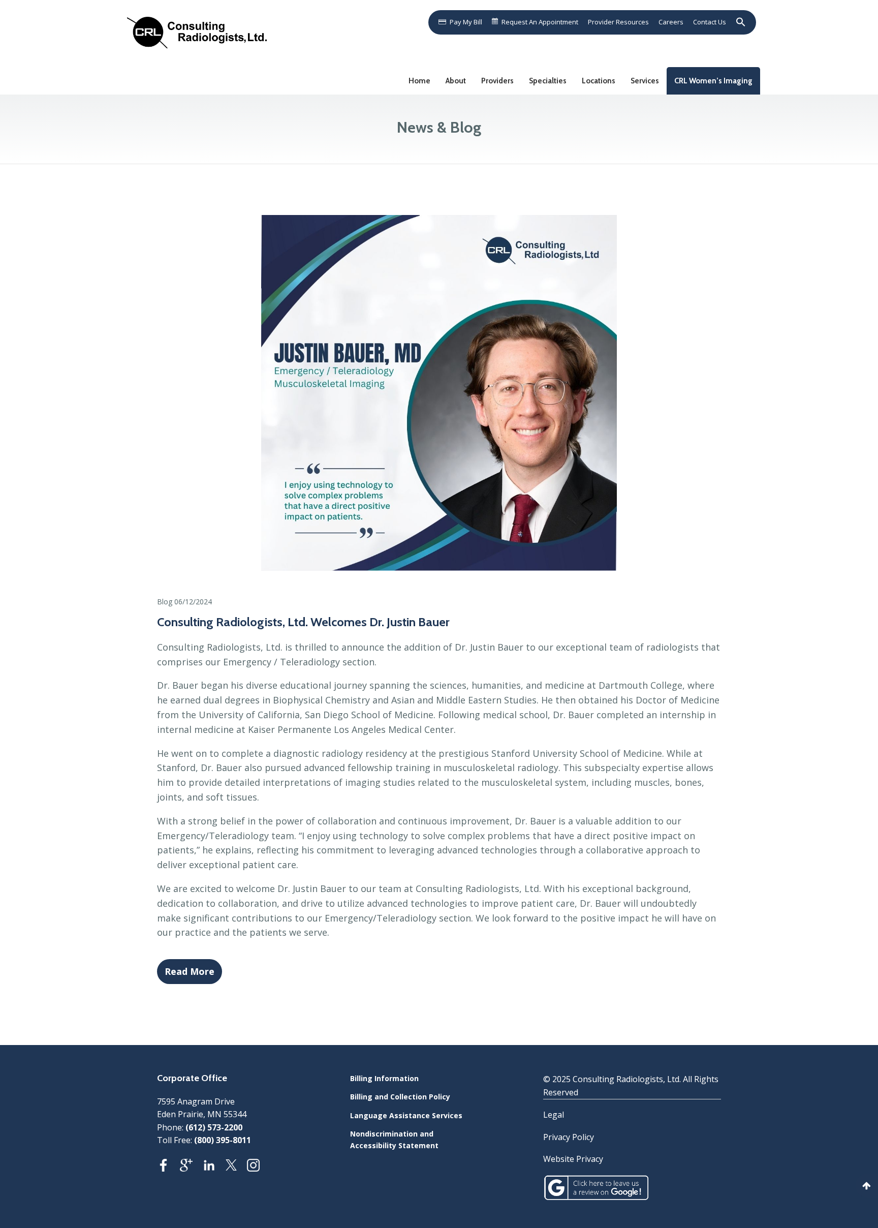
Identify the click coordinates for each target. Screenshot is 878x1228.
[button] (739, 22)
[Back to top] (866, 1186)
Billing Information (384, 1078)
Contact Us (709, 21)
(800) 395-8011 (222, 1140)
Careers (670, 21)
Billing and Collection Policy (400, 1096)
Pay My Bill (466, 21)
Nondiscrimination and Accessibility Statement (394, 1139)
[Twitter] (236, 1168)
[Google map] (191, 1168)
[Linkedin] (214, 1168)
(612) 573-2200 (213, 1127)
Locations (598, 80)
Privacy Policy (568, 1137)
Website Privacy (573, 1158)
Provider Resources (618, 21)
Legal (553, 1114)
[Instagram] (258, 1168)
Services (645, 80)
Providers (497, 80)
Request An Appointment (539, 21)
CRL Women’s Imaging (713, 80)
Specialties (548, 80)
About (456, 80)
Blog (164, 601)
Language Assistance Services (406, 1115)
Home (419, 80)
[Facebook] (168, 1168)
